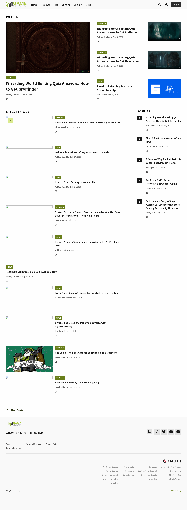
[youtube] (178, 432)
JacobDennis (61, 220)
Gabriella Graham (63, 297)
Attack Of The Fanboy (171, 466)
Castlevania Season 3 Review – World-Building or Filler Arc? (88, 122)
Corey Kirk (150, 188)
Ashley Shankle (62, 157)
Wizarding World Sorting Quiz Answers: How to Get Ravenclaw (118, 59)
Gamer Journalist (110, 475)
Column (77, 4)
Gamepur (153, 466)
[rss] (149, 432)
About (8, 443)
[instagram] (157, 432)
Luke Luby (102, 94)
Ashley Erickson (13, 94)
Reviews (45, 4)
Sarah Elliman (61, 357)
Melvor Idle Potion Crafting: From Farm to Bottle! (82, 152)
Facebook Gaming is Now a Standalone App (114, 88)
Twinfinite (129, 466)
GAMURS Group (175, 491)
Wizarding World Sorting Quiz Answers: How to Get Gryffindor (163, 119)
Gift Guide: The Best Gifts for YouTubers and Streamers (86, 352)
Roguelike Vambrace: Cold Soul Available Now (31, 272)
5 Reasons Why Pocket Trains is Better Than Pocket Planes (163, 161)
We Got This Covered (147, 471)
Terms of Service (33, 443)
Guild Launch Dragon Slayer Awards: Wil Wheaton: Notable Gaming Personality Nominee (163, 204)
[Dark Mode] (166, 5)
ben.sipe (150, 167)
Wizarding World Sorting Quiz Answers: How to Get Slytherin (117, 30)
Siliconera (129, 471)
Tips (55, 4)
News (34, 4)
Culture (66, 4)
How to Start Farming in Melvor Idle (75, 182)
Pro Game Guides (110, 466)
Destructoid (175, 471)
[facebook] (171, 432)
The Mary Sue (175, 475)
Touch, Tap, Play (110, 479)
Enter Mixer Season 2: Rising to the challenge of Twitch (86, 293)
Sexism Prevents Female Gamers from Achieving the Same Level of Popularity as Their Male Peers (88, 213)
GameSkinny (128, 475)
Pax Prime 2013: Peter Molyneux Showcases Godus (161, 181)
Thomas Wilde (61, 127)
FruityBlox (152, 479)
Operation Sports (149, 475)
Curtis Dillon (151, 146)
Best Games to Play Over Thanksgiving (77, 382)
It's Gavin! (60, 331)
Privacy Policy (52, 443)
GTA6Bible (113, 483)
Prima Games (112, 471)
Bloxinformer (175, 479)
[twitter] (164, 432)
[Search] (159, 5)
